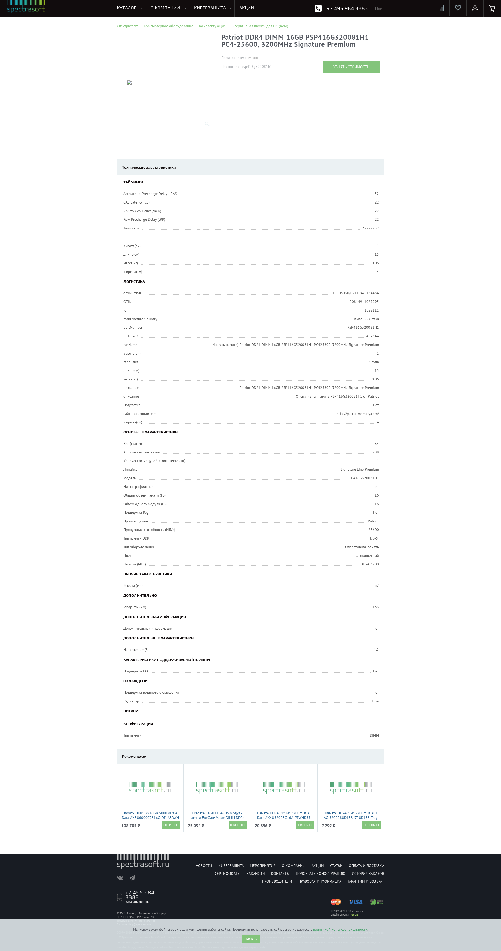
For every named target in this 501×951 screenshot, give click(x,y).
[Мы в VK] (122, 878)
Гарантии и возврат (366, 881)
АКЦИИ (246, 7)
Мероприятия (263, 865)
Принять (251, 939)
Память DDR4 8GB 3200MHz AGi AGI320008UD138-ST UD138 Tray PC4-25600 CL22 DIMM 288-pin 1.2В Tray (351, 820)
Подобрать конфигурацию (320, 873)
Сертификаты (227, 873)
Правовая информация (320, 881)
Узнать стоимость (351, 66)
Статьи (336, 865)
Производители (277, 881)
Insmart (354, 914)
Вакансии (256, 873)
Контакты (280, 873)
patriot (253, 58)
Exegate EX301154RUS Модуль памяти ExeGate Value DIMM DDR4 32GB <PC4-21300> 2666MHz (217, 818)
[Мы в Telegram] (134, 878)
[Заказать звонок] (318, 8)
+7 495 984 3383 (347, 8)
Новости (204, 865)
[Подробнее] (171, 825)
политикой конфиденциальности (340, 929)
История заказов (368, 873)
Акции (318, 865)
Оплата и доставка (366, 865)
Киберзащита (231, 865)
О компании (293, 865)
